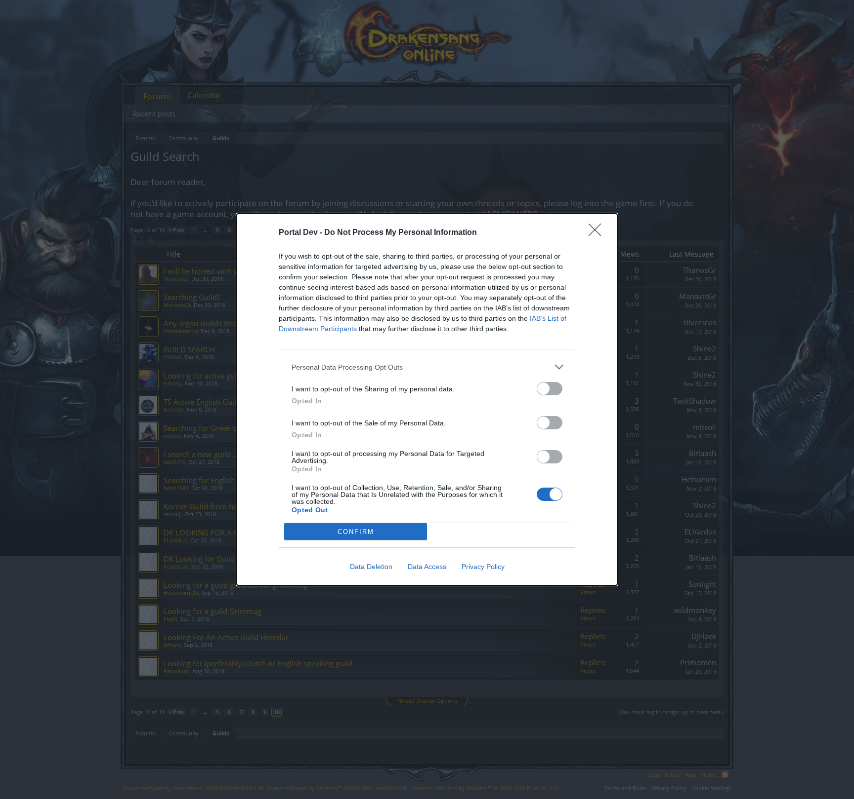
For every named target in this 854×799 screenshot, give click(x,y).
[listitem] (427, 367)
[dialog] (427, 399)
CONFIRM (356, 531)
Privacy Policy (483, 567)
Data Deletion (371, 567)
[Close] (598, 233)
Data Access (427, 567)
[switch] (549, 388)
